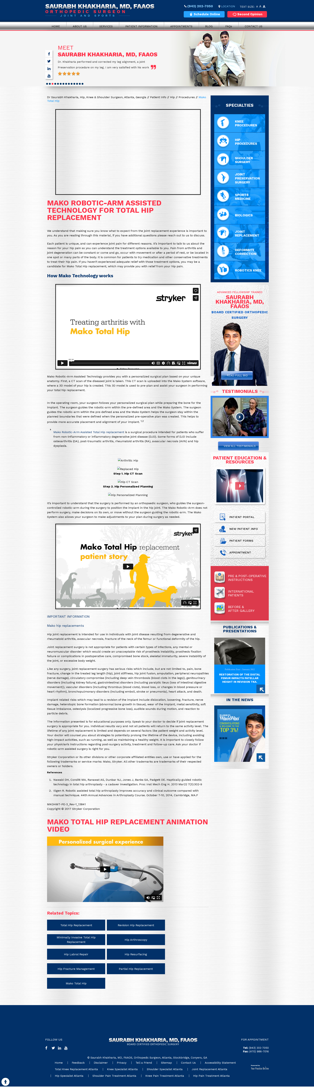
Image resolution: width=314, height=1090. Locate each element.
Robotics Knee (248, 270)
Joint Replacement (247, 233)
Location (228, 6)
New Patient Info (243, 529)
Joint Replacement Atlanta (209, 1069)
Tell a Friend (144, 1062)
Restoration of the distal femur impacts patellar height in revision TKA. (239, 678)
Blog (209, 26)
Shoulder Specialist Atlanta (165, 1069)
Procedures (187, 97)
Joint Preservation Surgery (247, 178)
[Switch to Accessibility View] (5, 1081)
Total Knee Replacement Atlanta (76, 1069)
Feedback (78, 1062)
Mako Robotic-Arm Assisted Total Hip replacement (88, 432)
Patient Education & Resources (239, 460)
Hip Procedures (246, 141)
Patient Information (141, 26)
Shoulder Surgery (244, 160)
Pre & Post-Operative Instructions (247, 578)
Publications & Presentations (240, 629)
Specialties (239, 105)
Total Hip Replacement (76, 925)
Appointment (240, 552)
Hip (173, 97)
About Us (80, 26)
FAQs (228, 26)
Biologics (244, 215)
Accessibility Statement (220, 1062)
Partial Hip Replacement (136, 969)
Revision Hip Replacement (136, 925)
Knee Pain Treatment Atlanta (164, 1076)
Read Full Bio (237, 375)
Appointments (181, 26)
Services (106, 26)
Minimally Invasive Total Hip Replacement (76, 940)
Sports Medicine (243, 197)
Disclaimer (101, 1062)
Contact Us (253, 26)
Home (56, 26)
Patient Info (158, 97)
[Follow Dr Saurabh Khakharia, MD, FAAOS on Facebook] (49, 54)
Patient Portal (241, 517)
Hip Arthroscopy (136, 939)
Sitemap (166, 1062)
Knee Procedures (246, 123)
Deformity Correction (245, 252)
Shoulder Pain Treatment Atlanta (114, 1076)
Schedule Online (207, 14)
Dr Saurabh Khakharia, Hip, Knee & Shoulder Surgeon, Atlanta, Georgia (96, 97)
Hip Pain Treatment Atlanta (211, 1076)
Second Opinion (249, 14)
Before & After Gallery (241, 609)
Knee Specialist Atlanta (122, 1069)
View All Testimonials (240, 446)
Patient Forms (241, 540)
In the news (239, 699)
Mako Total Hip (76, 983)
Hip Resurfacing (136, 954)
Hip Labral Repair (76, 954)
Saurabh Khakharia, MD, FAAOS (107, 54)
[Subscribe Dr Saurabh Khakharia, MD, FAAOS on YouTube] (49, 76)
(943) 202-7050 (200, 6)
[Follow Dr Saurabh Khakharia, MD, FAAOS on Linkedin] (49, 69)
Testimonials (240, 391)
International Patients (241, 593)
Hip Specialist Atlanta (69, 1076)
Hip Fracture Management (76, 969)
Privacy (121, 1062)
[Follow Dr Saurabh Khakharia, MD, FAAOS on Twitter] (49, 61)
